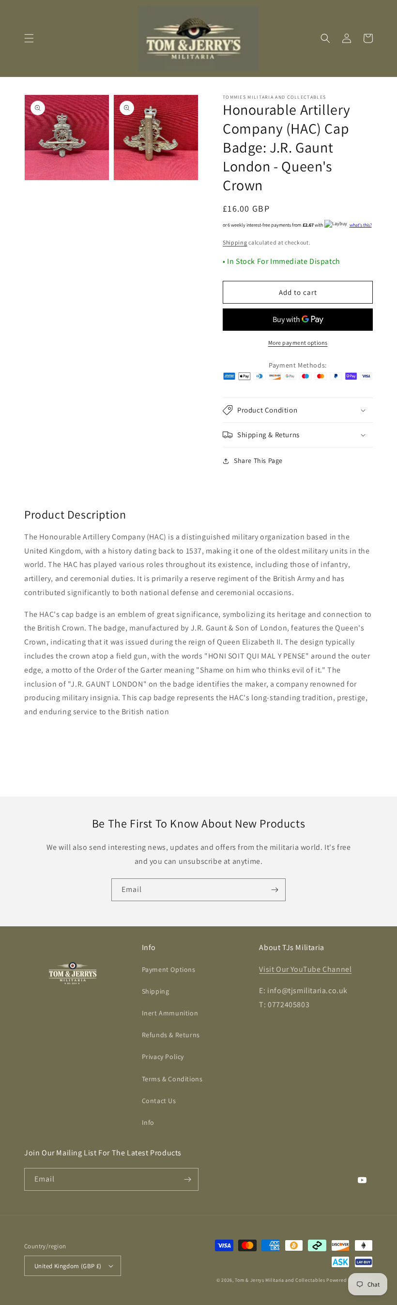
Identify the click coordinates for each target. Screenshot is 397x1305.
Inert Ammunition (170, 1013)
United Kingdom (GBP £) (68, 1266)
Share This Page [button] (258, 460)
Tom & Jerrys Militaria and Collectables (280, 1280)
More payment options (298, 342)
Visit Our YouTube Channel (305, 969)
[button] (29, 38)
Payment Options (169, 969)
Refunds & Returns (171, 1034)
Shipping (235, 242)
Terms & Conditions (172, 1079)
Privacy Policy (163, 1056)
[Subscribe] (274, 889)
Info (148, 1122)
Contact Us (159, 1100)
